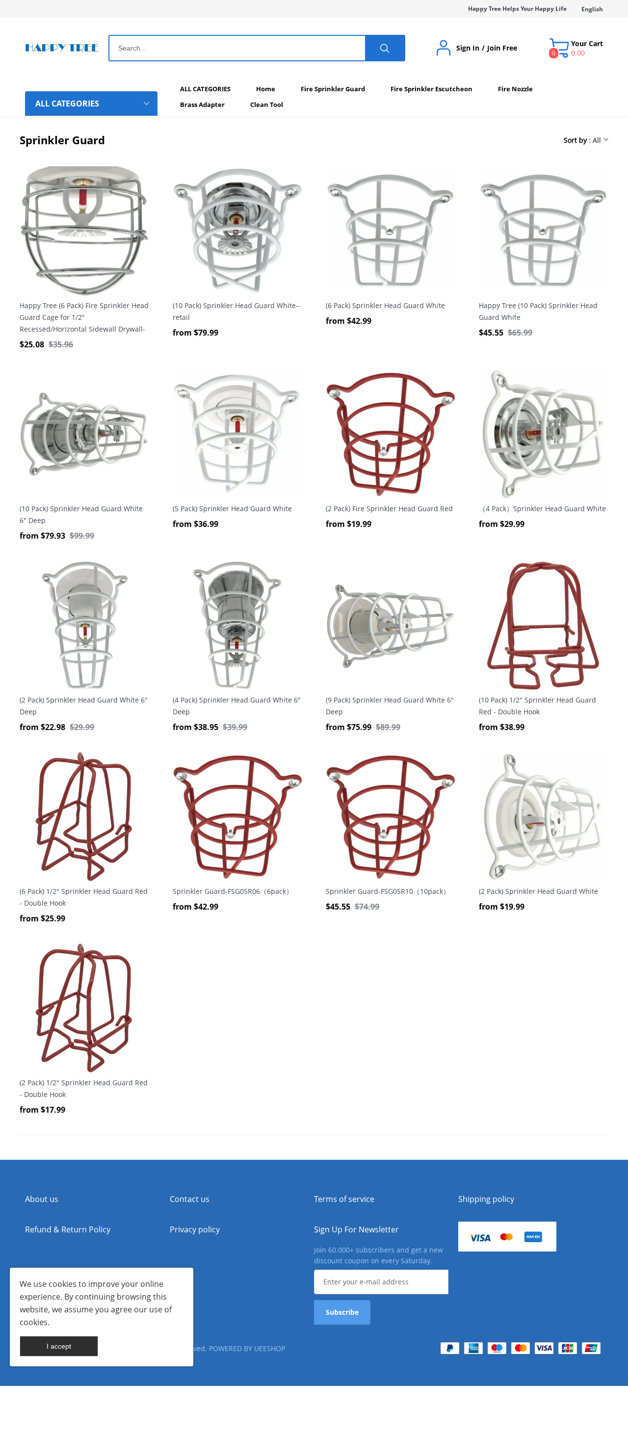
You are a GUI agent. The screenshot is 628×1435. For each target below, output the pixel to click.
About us (41, 1199)
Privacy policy (195, 1229)
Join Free (502, 48)
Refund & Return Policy (67, 1229)
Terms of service (344, 1199)
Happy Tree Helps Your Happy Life (517, 8)
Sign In (467, 48)
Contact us (189, 1199)
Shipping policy (486, 1199)
